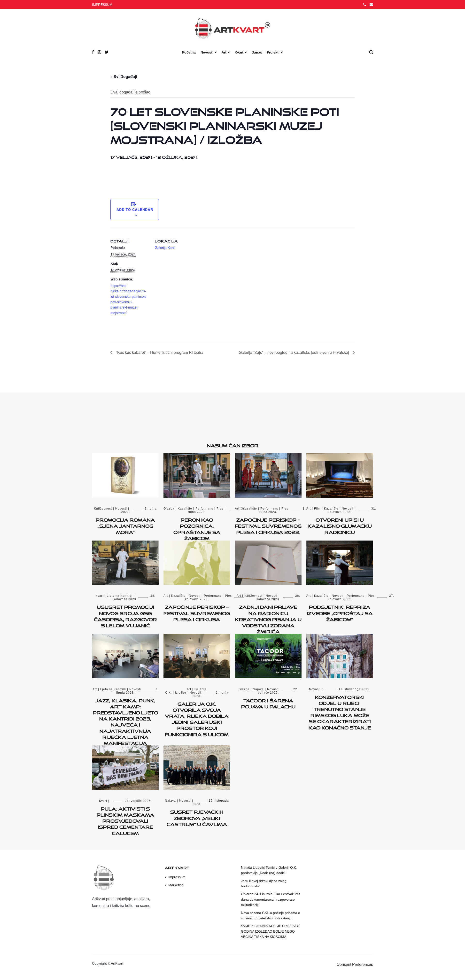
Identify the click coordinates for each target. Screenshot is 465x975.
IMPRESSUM (102, 5)
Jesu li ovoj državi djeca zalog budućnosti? (264, 883)
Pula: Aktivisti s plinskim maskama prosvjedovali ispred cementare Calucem (125, 820)
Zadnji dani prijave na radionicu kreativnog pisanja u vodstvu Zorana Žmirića (268, 618)
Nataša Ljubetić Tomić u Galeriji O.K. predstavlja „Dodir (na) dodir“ (269, 870)
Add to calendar (134, 209)
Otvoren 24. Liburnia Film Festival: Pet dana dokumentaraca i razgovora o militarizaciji (270, 899)
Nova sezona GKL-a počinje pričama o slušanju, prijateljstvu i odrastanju (270, 915)
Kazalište (185, 508)
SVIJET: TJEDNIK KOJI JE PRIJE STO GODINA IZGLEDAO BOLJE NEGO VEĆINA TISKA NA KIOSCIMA (270, 931)
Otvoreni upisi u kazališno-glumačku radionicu (340, 525)
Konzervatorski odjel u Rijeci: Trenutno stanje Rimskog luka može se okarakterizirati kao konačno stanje (340, 711)
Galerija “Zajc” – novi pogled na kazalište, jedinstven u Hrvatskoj (294, 352)
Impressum (177, 877)
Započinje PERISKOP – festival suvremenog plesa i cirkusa (196, 612)
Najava (258, 689)
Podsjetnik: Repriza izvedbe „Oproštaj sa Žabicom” (340, 612)
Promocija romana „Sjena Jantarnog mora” (125, 525)
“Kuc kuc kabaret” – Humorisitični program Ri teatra (159, 352)
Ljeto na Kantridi (119, 595)
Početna (189, 52)
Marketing (176, 885)
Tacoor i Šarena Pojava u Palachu (268, 702)
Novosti (207, 52)
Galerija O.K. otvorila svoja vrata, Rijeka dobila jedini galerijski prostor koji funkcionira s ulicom (197, 718)
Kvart (239, 52)
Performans (204, 508)
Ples (220, 508)
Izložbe (180, 692)
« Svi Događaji (123, 76)
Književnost (103, 508)
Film (317, 508)
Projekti (273, 52)
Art (224, 52)
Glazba (168, 508)
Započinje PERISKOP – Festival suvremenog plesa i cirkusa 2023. (268, 525)
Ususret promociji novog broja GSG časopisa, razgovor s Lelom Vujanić (125, 615)
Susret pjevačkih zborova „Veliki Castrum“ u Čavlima (197, 817)
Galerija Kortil (165, 247)
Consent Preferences (355, 964)
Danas (257, 52)
